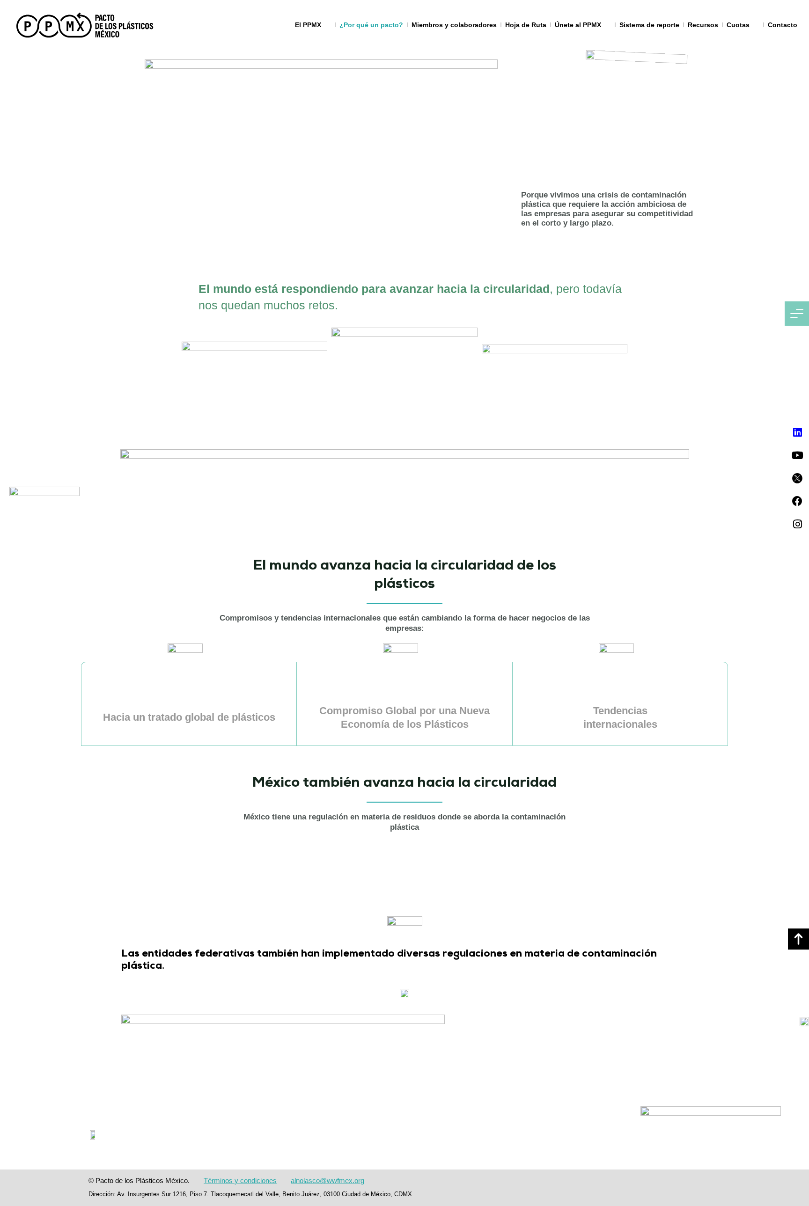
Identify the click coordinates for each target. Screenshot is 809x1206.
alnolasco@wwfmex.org (327, 1180)
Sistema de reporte (649, 25)
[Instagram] (797, 524)
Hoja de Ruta (525, 25)
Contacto (782, 25)
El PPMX (308, 25)
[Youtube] (797, 455)
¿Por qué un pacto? (371, 25)
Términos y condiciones (240, 1180)
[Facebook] (797, 501)
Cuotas (738, 25)
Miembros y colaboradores (454, 25)
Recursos (703, 25)
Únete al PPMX (578, 25)
